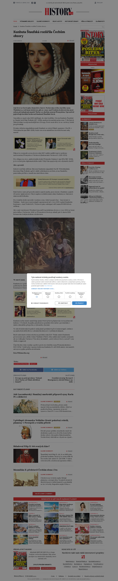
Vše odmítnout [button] (63, 303)
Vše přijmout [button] (79, 303)
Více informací (48, 286)
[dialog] (59, 290)
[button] (59, 288)
